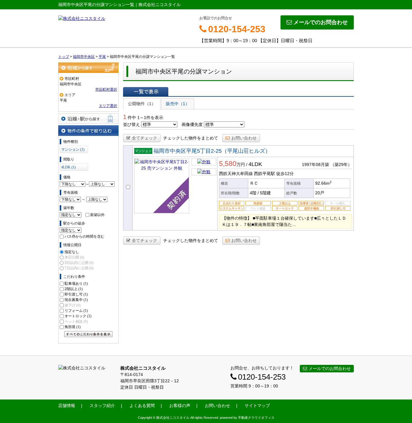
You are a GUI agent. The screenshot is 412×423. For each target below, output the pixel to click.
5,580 (227, 164)
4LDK (255, 164)
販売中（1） (177, 103)
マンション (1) (72, 149)
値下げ (73, 305)
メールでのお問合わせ (320, 22)
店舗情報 (66, 405)
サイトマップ (257, 405)
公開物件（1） (142, 103)
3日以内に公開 (79, 263)
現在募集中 (76, 300)
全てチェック (144, 138)
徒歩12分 (285, 173)
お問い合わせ (244, 138)
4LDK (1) (68, 167)
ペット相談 (76, 321)
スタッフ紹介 (102, 405)
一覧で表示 (145, 91)
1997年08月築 (315, 164)
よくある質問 (142, 405)
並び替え (131, 124)
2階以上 (74, 289)
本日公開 (74, 257)
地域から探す (88, 67)
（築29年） (341, 164)
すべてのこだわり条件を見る (88, 334)
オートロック (78, 316)
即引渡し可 (76, 294)
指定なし (72, 252)
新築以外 (97, 215)
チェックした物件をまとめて (190, 138)
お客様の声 (179, 405)
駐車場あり (76, 283)
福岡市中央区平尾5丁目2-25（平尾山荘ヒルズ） (212, 151)
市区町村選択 (106, 89)
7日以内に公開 (79, 268)
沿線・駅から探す (88, 118)
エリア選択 (108, 106)
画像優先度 (192, 124)
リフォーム (76, 311)
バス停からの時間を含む (84, 236)
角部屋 (73, 327)
